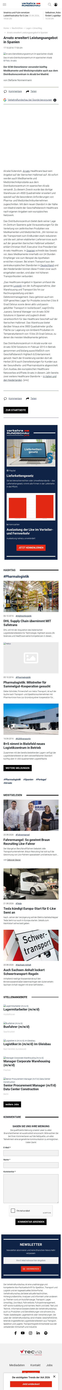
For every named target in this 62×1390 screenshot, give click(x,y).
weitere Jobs (12, 1104)
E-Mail (6, 1147)
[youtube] (23, 1333)
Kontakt (35, 1365)
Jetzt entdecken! (31, 1384)
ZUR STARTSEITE (16, 410)
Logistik (17, 285)
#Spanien (28, 779)
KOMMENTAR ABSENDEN (31, 1221)
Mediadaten (17, 1365)
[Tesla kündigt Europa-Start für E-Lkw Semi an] (31, 884)
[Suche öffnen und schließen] (49, 4)
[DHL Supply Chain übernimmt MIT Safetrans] (31, 596)
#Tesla (19, 903)
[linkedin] (38, 1333)
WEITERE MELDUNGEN (17, 768)
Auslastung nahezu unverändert (21, 538)
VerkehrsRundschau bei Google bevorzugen (30, 99)
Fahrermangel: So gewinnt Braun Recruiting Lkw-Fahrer (26, 841)
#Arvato (7, 783)
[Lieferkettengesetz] (31, 453)
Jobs (49, 1365)
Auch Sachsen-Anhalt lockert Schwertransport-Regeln (24, 972)
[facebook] (15, 1333)
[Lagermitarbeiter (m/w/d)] (16, 1006)
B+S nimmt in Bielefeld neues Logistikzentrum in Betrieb (24, 745)
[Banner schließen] (53, 1376)
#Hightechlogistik (23, 616)
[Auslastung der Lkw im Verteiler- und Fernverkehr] (31, 506)
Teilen (34, 91)
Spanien (31, 250)
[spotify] (45, 1333)
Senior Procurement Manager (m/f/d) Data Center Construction (29, 1087)
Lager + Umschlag (34, 28)
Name (6, 1160)
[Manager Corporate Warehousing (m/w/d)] (23, 1058)
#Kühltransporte (23, 739)
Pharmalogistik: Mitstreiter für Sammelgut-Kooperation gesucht (26, 684)
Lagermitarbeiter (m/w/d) (21, 1009)
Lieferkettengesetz (20, 476)
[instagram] (30, 1333)
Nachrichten (17, 28)
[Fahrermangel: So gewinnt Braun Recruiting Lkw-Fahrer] (31, 815)
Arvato (26, 171)
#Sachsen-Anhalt (23, 965)
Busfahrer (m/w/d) (16, 1027)
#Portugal (41, 779)
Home (6, 28)
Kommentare (15, 91)
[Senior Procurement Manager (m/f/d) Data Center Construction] (31, 1080)
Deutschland (47, 265)
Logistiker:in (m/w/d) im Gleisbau (27, 1044)
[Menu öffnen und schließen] (5, 4)
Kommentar (8, 1171)
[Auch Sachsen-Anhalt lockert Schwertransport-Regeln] (31, 945)
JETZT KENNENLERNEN (31, 547)
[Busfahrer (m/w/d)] (13, 1023)
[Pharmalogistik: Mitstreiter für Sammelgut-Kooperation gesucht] (31, 657)
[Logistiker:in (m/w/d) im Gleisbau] (19, 1040)
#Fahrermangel (23, 835)
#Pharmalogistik (16, 576)
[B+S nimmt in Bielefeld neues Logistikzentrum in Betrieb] (31, 719)
